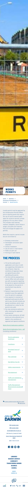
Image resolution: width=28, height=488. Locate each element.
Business (11, 199)
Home (4, 199)
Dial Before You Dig (13, 362)
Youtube (15, 447)
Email (13, 486)
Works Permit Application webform (13, 325)
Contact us (14, 473)
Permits (5, 202)
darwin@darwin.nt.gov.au (14, 431)
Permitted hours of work (13, 350)
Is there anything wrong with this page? (14, 401)
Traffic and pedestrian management (14, 379)
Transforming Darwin (14, 463)
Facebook (9, 447)
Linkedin (18, 447)
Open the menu (23, 486)
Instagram (12, 447)
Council (14, 468)
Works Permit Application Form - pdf (14, 329)
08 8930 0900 (14, 428)
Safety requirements (14, 367)
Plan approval (12, 357)
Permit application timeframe (13, 338)
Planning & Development (10, 200)
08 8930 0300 (15, 425)
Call (20, 486)
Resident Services (14, 459)
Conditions (11, 344)
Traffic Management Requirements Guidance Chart (15, 387)
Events (14, 471)
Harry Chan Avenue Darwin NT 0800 (14, 437)
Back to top (22, 403)
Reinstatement (12, 372)
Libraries (14, 456)
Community (14, 461)
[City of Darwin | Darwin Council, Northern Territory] (4, 485)
